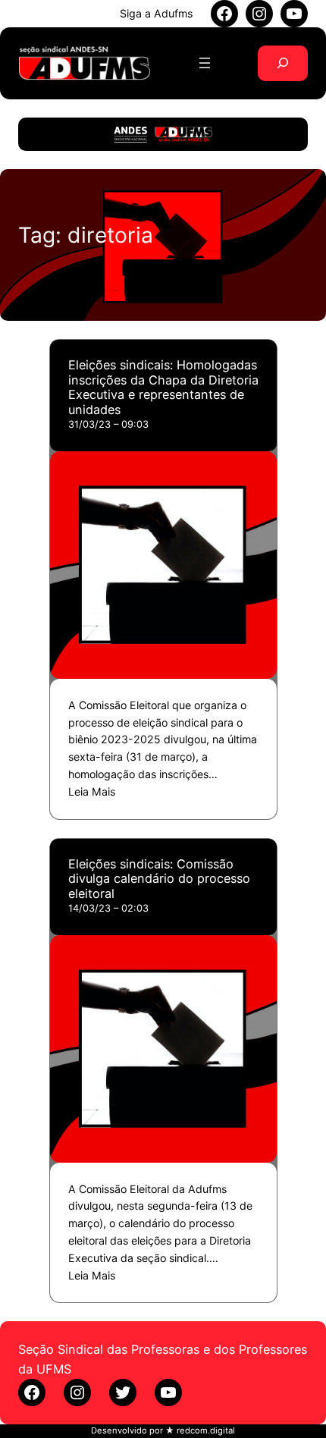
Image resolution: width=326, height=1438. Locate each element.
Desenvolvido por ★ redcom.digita (162, 1430)
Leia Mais (91, 791)
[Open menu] (205, 63)
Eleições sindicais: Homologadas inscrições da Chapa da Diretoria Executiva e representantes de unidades (163, 387)
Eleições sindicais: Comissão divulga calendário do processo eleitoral (159, 879)
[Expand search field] (283, 63)
